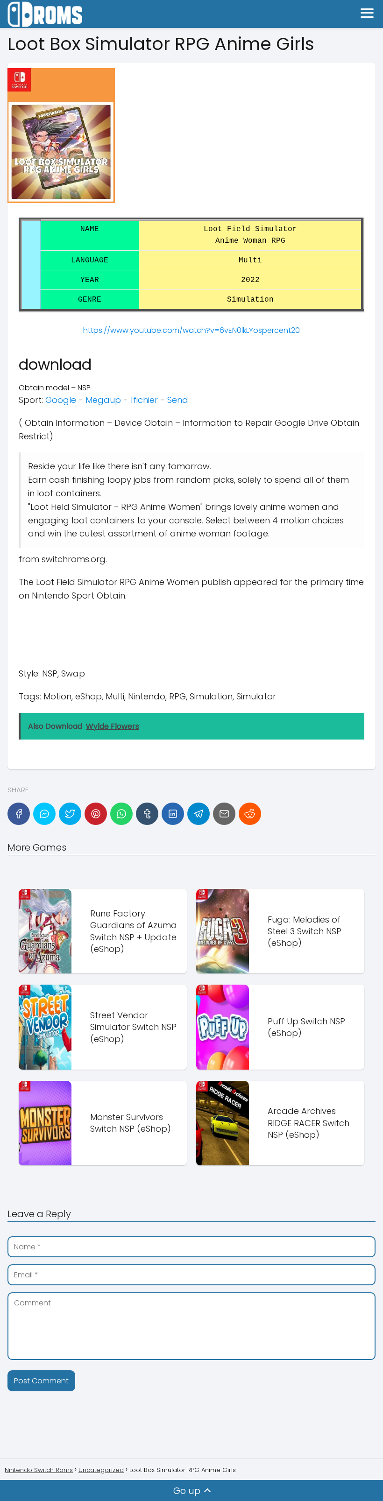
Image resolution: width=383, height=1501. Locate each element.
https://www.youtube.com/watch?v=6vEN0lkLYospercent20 (191, 330)
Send (177, 400)
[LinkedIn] (173, 814)
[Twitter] (70, 814)
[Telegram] (198, 814)
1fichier (144, 400)
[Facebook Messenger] (44, 814)
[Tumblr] (147, 814)
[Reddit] (250, 814)
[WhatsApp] (121, 814)
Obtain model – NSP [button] (55, 387)
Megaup (103, 400)
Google (60, 400)
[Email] (224, 814)
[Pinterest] (96, 814)
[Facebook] (18, 814)
